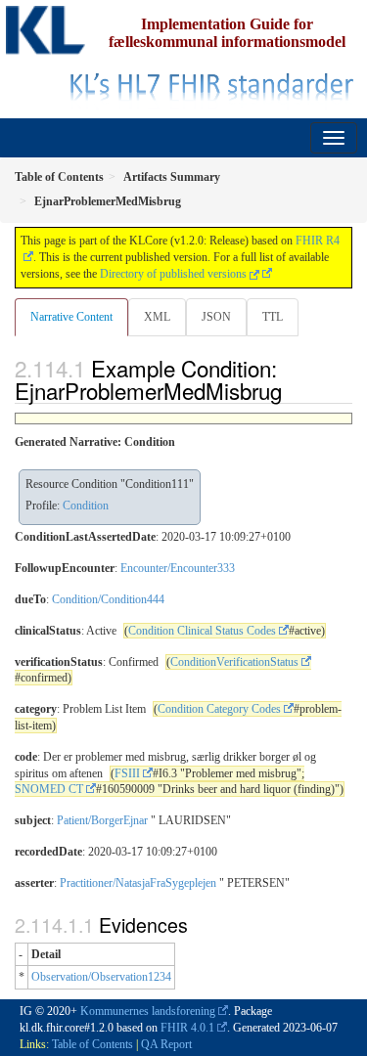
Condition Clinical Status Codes (202, 631)
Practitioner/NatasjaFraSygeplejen (138, 883)
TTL (272, 317)
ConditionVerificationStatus (234, 662)
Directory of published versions (175, 274)
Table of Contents (92, 1044)
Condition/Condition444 (108, 599)
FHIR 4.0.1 (187, 1027)
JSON (216, 317)
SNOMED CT (49, 789)
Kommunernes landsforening (147, 1011)
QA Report (166, 1044)
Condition (86, 505)
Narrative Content (71, 317)
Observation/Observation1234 (101, 977)
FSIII (127, 773)
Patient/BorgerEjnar (102, 820)
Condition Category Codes (219, 709)
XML (157, 317)
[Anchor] (292, 390)
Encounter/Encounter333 (177, 568)
